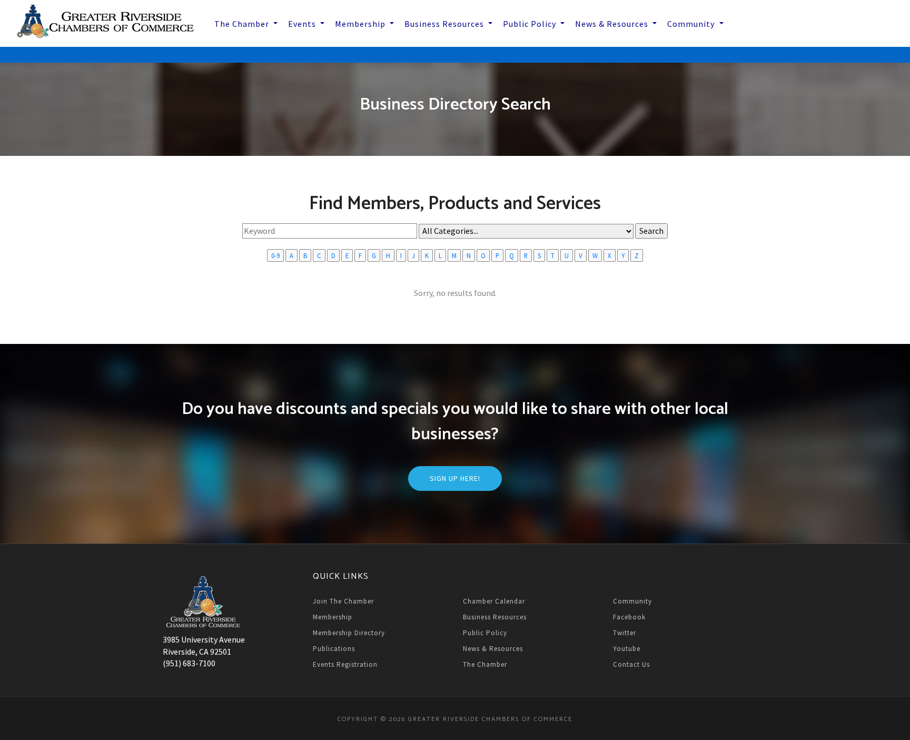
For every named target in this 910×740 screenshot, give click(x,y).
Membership (332, 617)
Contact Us (631, 664)
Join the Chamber (343, 601)
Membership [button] (361, 23)
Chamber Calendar (494, 601)
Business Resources (495, 617)
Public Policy (485, 632)
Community (632, 601)
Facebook (629, 617)
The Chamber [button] (242, 23)
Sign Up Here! (455, 478)
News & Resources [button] (612, 23)
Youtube (626, 648)
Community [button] (692, 23)
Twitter (624, 632)
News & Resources (493, 648)
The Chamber (485, 664)
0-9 (275, 255)
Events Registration (345, 664)
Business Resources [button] (445, 23)
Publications (334, 648)
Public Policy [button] (530, 23)
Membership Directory (349, 632)
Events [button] (303, 23)
